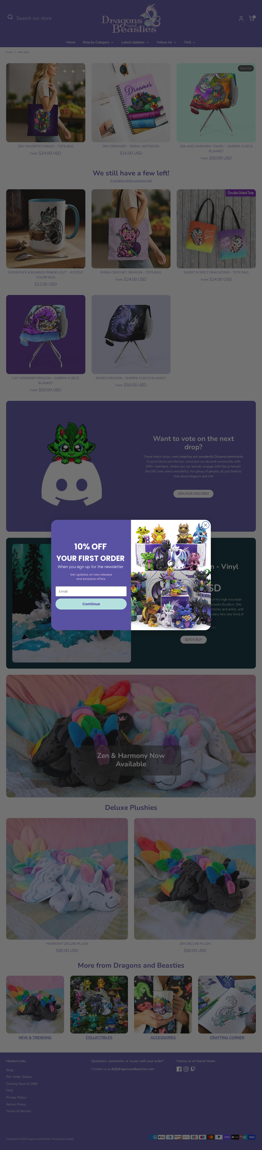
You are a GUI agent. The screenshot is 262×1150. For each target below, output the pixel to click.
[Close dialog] (205, 525)
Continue (91, 603)
